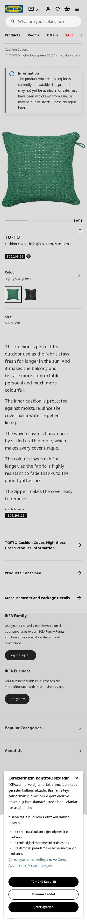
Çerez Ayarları (44, 907)
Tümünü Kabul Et (43, 882)
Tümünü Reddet (43, 894)
